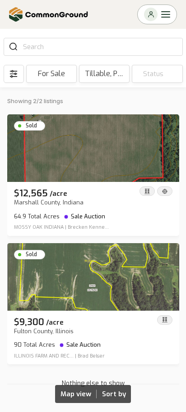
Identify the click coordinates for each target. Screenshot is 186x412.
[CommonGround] (48, 14)
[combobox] (100, 47)
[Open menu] (157, 14)
